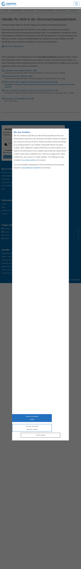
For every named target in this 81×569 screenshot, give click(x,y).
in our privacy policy (28, 160)
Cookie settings (40, 435)
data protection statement (31, 168)
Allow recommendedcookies (32, 418)
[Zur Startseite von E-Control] (9, 4)
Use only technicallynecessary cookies (32, 428)
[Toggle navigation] (76, 4)
